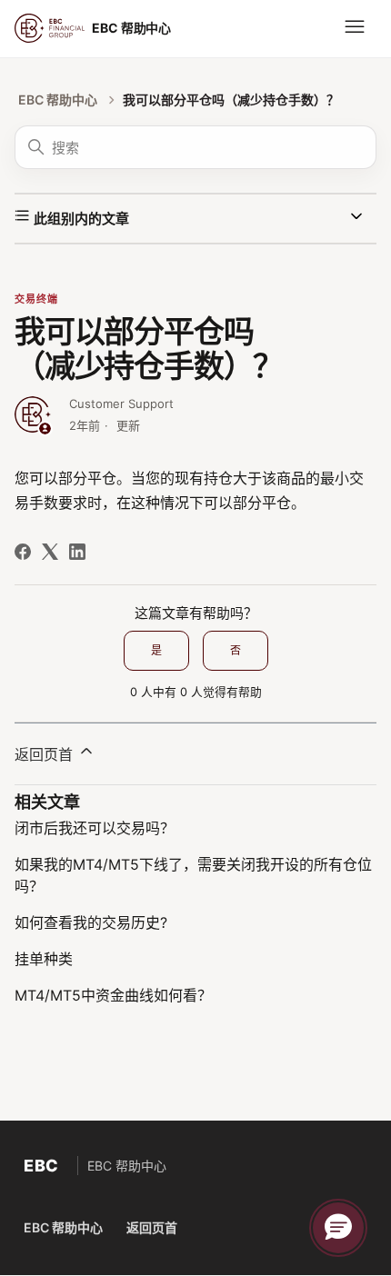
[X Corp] (50, 551)
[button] (338, 1227)
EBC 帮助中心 (57, 99)
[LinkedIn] (77, 551)
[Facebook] (23, 551)
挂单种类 (44, 959)
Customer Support (121, 403)
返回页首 (46, 754)
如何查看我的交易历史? (91, 922)
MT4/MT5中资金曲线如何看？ (113, 995)
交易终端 (36, 299)
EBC (41, 1165)
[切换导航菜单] (354, 27)
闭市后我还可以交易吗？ (95, 828)
